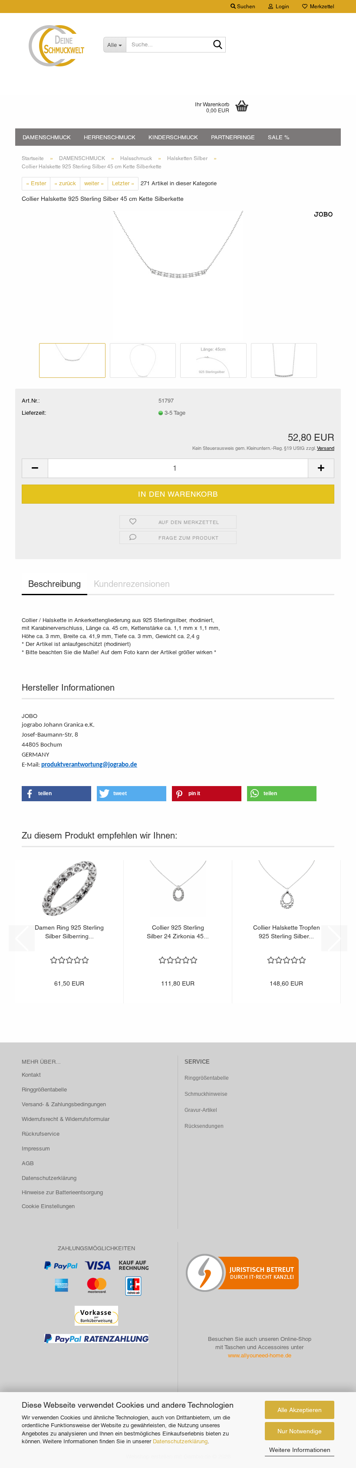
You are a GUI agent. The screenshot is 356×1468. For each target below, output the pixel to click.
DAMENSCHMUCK (47, 137)
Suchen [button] (245, 6)
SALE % (279, 137)
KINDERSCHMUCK (173, 137)
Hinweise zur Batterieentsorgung (62, 1192)
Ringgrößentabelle (44, 1089)
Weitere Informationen (299, 1449)
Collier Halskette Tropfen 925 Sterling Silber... (286, 932)
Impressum (36, 1148)
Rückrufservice (40, 1133)
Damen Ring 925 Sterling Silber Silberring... (69, 932)
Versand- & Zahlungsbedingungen (64, 1104)
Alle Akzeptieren (299, 1409)
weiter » (94, 183)
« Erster (36, 183)
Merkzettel (320, 6)
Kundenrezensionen (132, 584)
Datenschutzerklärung (180, 1441)
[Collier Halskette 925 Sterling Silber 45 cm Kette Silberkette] (178, 275)
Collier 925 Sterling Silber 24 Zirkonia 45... (178, 932)
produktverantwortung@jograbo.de (89, 765)
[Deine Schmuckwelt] (56, 45)
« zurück (65, 183)
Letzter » (123, 183)
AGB (28, 1163)
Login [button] (281, 6)
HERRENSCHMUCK (109, 137)
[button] (35, 468)
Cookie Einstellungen (48, 1206)
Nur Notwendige (299, 1431)
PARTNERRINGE (233, 137)
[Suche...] (217, 45)
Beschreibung (54, 584)
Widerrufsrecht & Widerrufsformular (65, 1119)
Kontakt (31, 1075)
